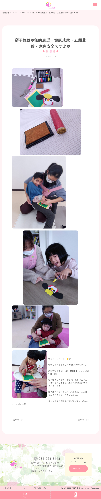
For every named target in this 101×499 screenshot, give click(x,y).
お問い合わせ (78, 468)
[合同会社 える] (50, 5)
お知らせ (25, 13)
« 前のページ (17, 420)
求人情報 (8, 488)
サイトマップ (22, 488)
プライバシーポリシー (41, 488)
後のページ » (83, 420)
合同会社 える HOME (10, 13)
